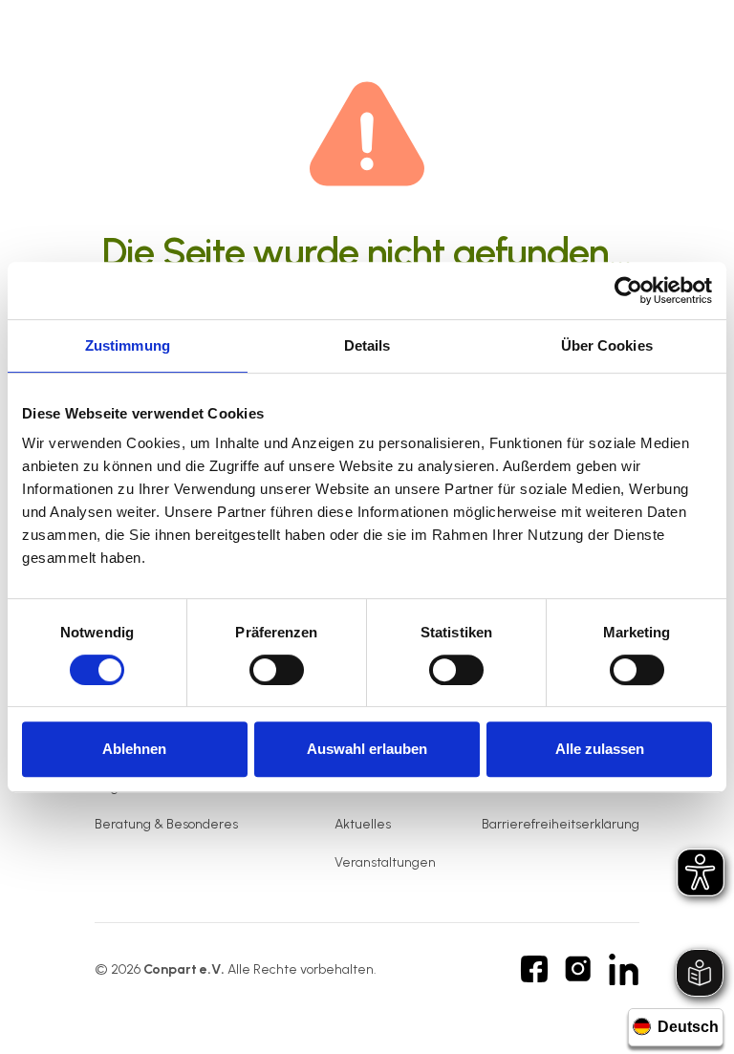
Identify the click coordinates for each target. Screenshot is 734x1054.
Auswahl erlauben (367, 749)
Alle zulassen (599, 749)
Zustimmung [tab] (127, 345)
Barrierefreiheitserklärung (560, 824)
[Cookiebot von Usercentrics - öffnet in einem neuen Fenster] (628, 290)
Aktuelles (363, 824)
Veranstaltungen (385, 862)
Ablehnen (134, 749)
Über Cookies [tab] (607, 345)
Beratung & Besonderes (166, 824)
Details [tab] (367, 345)
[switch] (276, 670)
